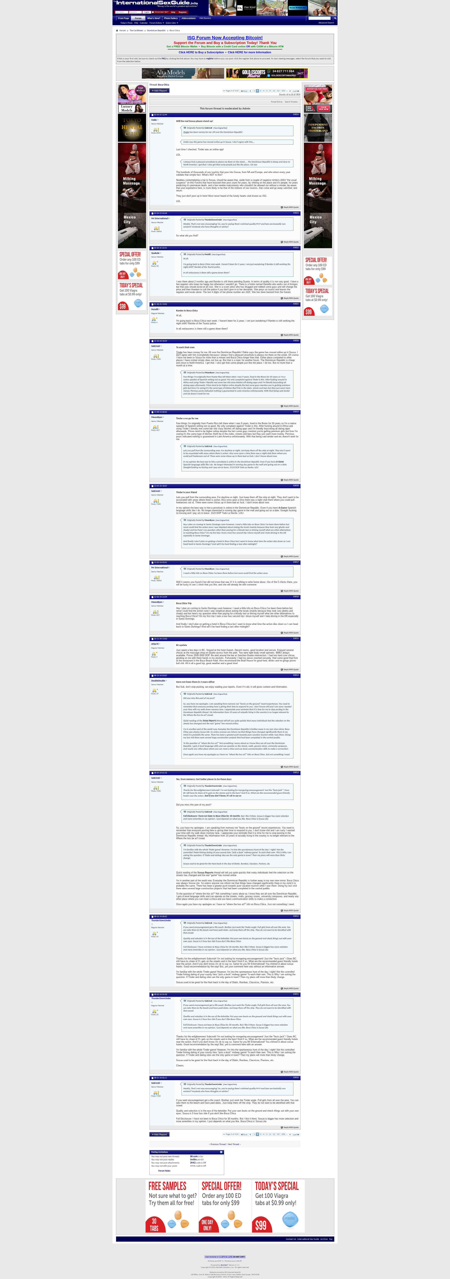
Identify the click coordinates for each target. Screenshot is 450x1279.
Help (173, 12)
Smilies (193, 1160)
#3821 (296, 304)
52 (278, 91)
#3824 (296, 114)
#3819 (296, 412)
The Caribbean (136, 30)
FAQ (136, 23)
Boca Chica (163, 85)
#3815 (296, 638)
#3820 (296, 341)
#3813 (296, 773)
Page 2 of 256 (232, 91)
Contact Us (291, 1239)
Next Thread (233, 1144)
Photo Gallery (171, 18)
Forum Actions (156, 23)
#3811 (296, 994)
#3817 (296, 562)
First (245, 91)
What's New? (153, 18)
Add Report (159, 90)
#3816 (296, 597)
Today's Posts (126, 23)
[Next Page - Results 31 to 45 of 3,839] (290, 91)
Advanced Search (326, 23)
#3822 (296, 248)
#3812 (296, 916)
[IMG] (192, 1163)
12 (274, 91)
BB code (194, 1156)
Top (330, 1239)
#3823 (296, 213)
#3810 (296, 1078)
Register (183, 12)
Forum (138, 18)
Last (295, 91)
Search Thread (290, 102)
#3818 (296, 486)
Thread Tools (276, 102)
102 (283, 91)
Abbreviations (189, 18)
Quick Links (171, 23)
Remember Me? (161, 12)
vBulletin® (224, 1265)
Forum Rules (164, 1171)
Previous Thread (218, 1144)
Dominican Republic (156, 30)
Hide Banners (205, 18)
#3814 (296, 675)
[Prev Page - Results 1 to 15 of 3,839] (250, 91)
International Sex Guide (308, 1239)
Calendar (144, 23)
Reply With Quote (291, 207)
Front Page (123, 18)
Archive (324, 1239)
